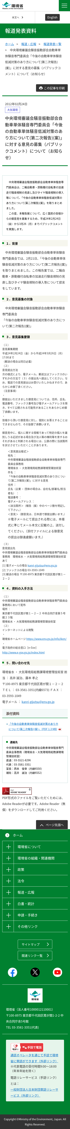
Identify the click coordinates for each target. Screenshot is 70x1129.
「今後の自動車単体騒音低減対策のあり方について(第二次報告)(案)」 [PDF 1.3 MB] (33, 726)
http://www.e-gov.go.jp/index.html (23, 652)
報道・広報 (28, 44)
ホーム (9, 44)
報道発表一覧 (52, 44)
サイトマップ (31, 944)
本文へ (15, 17)
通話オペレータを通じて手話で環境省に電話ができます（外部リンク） (34, 1058)
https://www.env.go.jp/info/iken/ (46, 639)
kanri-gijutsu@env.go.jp (42, 565)
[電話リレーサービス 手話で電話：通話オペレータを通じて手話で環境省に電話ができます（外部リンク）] (35, 1047)
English (52, 17)
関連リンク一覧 (32, 955)
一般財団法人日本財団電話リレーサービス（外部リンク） (34, 1092)
